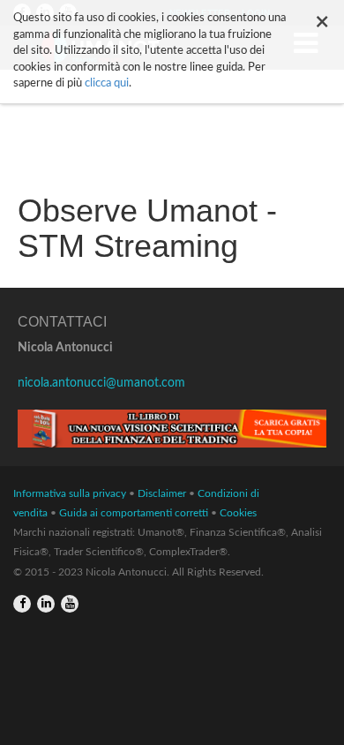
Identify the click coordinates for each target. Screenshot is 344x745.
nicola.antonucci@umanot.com (101, 383)
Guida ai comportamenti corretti (133, 513)
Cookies (238, 513)
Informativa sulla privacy (69, 493)
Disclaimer (162, 493)
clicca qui (107, 83)
